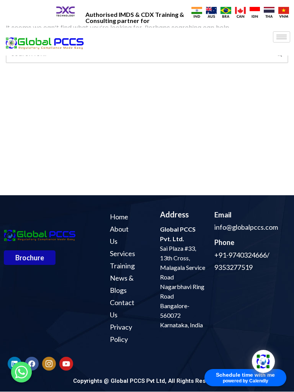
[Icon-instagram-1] (49, 364)
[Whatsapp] (21, 372)
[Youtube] (66, 364)
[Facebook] (32, 364)
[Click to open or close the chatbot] (263, 361)
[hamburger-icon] (281, 36)
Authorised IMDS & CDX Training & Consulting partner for (134, 17)
